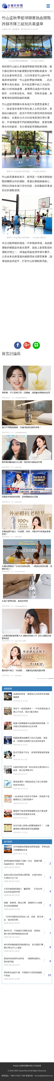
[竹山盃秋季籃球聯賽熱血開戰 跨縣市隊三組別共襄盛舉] (17, 345)
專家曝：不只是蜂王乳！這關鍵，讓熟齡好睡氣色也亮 (26, 393)
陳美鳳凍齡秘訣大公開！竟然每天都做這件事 (22, 462)
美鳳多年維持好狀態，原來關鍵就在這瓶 (20, 497)
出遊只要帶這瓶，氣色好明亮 (15, 601)
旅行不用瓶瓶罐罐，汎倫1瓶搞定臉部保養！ (21, 427)
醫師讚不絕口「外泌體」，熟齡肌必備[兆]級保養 (23, 670)
